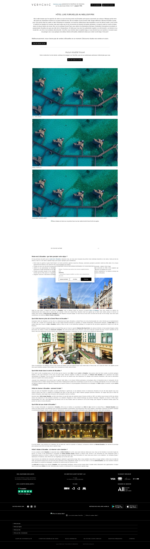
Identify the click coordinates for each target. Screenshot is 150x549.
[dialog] (75, 274)
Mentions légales (88, 544)
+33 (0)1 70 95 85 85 (78, 479)
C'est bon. (86, 279)
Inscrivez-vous (57, 4)
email (76, 477)
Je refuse (75, 279)
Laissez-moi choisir (64, 279)
